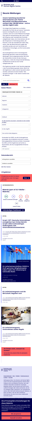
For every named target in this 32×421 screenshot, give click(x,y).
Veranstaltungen (8, 376)
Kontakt (11, 377)
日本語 (11, 280)
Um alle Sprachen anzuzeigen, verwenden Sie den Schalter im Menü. (16, 121)
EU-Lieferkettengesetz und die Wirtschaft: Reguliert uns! (14, 292)
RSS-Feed (12, 84)
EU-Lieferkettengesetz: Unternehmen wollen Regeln (13, 328)
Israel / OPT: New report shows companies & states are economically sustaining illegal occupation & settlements (17, 233)
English (4, 240)
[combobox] (16, 117)
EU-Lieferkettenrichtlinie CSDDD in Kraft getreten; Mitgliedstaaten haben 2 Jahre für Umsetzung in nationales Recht (16, 269)
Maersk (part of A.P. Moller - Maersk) (14, 190)
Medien (18, 376)
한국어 (14, 280)
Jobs (14, 376)
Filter (4, 84)
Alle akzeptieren (16, 414)
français (8, 280)
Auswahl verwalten (16, 418)
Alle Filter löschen (6, 167)
